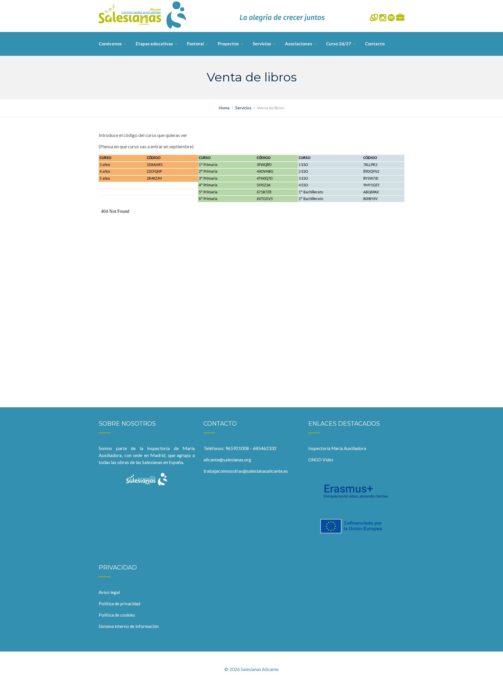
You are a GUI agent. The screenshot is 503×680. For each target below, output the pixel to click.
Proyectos (228, 43)
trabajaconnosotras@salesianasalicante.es (245, 471)
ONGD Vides (320, 459)
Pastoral (195, 43)
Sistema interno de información (129, 626)
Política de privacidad (119, 603)
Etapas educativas (154, 43)
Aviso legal (109, 592)
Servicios (262, 43)
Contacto (375, 43)
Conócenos (110, 43)
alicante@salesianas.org (227, 459)
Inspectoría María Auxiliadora (337, 448)
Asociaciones (298, 43)
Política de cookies (117, 614)
